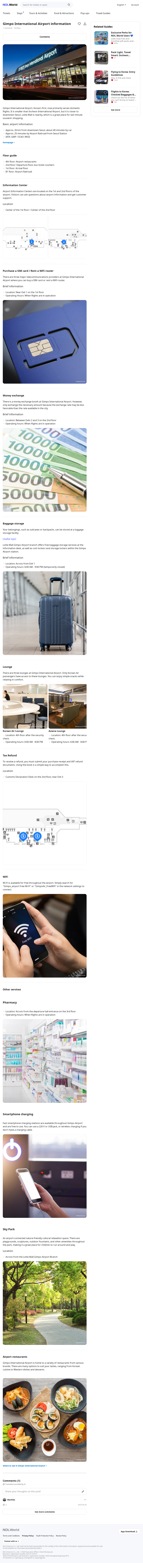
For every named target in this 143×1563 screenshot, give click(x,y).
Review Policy (61, 1536)
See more (115, 110)
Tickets (6, 13)
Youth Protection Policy (45, 1536)
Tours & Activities (38, 13)
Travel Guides (103, 13)
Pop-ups (85, 13)
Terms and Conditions (11, 1536)
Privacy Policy (28, 1536)
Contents (45, 36)
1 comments (7, 28)
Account (135, 5)
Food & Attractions (64, 13)
